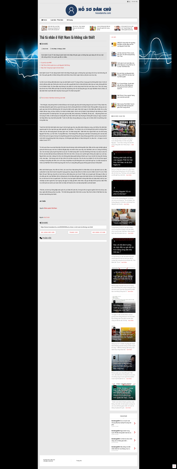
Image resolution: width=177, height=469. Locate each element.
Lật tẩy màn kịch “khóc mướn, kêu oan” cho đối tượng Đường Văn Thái (126, 54)
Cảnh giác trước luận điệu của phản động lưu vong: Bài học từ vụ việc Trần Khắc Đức (126, 64)
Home (45, 20)
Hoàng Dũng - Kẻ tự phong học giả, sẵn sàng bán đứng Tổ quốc (123, 131)
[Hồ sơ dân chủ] (88, 15)
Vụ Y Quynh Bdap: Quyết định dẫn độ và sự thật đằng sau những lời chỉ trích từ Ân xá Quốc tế (54, 27)
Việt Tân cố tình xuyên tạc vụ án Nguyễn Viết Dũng (55, 65)
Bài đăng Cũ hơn (99, 232)
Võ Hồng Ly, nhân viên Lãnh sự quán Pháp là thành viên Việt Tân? (122, 307)
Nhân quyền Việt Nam (50, 208)
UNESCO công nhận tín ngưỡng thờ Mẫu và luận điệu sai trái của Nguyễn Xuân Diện (126, 44)
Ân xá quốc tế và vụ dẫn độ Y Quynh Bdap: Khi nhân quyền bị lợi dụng (127, 28)
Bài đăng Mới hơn (47, 232)
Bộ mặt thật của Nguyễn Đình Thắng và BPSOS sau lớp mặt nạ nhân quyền (125, 75)
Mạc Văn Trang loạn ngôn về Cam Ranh (52, 68)
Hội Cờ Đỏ (47, 217)
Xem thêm (129, 175)
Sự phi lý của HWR (46, 62)
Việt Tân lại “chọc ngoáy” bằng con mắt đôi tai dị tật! (79, 28)
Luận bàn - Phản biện (57, 20)
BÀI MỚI (114, 37)
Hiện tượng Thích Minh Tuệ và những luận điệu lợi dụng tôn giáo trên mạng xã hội (103, 27)
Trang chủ (73, 232)
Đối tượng (70, 20)
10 (115, 387)
